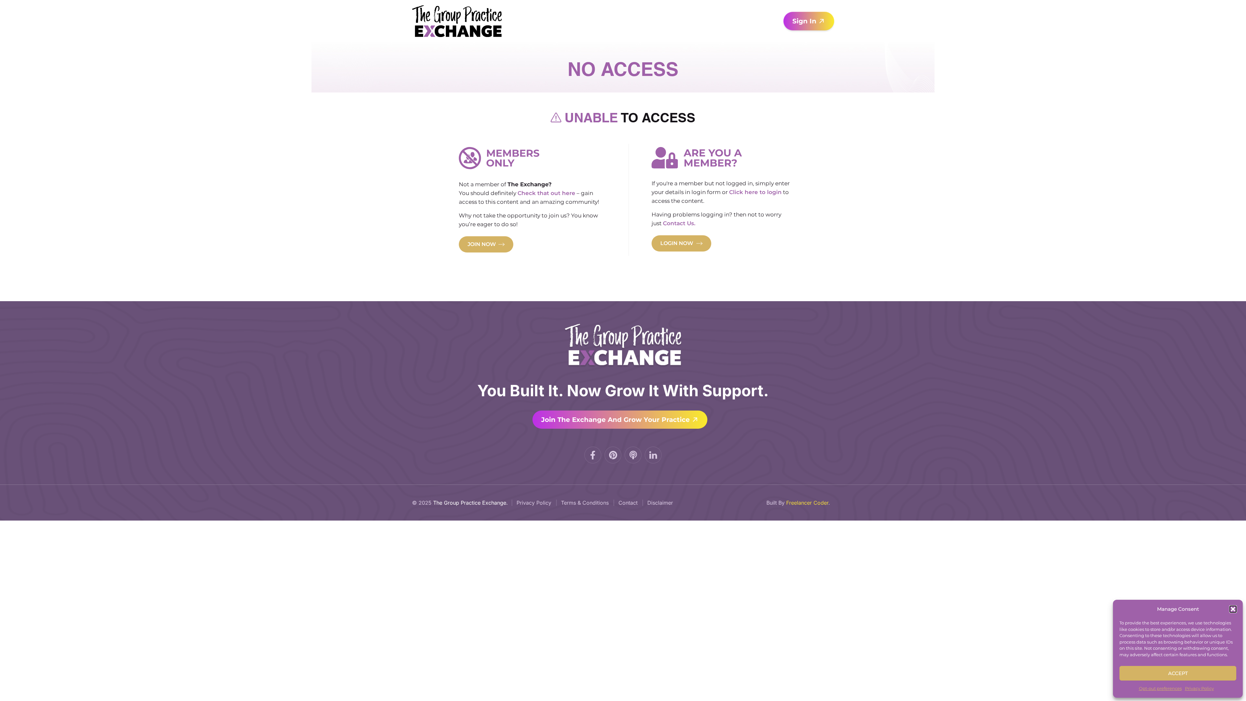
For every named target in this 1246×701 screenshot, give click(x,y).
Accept (1178, 673)
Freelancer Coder (807, 502)
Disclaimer (660, 502)
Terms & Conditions (585, 502)
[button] (1233, 609)
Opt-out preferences (1160, 688)
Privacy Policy (1199, 688)
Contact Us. (679, 223)
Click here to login (755, 192)
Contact (628, 502)
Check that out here (546, 193)
